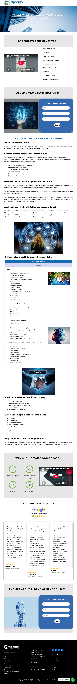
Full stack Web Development (11, 671)
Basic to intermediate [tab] (38, 261)
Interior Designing (8, 665)
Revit (5, 669)
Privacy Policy (55, 665)
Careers (54, 667)
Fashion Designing (8, 661)
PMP (5, 659)
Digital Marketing (8, 673)
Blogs (53, 669)
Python (5, 663)
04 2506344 (34, 662)
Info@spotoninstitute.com (38, 666)
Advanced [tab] (38, 265)
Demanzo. (56, 680)
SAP (5, 657)
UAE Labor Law (8, 667)
